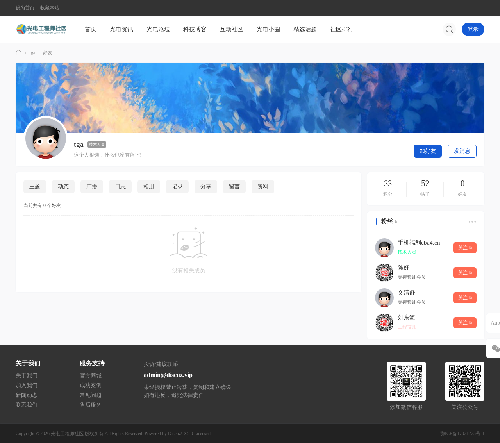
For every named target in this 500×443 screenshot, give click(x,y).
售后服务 (91, 405)
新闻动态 (27, 395)
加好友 (428, 151)
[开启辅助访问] (478, 7)
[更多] (471, 221)
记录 (177, 186)
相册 (148, 186)
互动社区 (231, 29)
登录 (473, 29)
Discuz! (175, 433)
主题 (34, 186)
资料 (262, 186)
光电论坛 (158, 29)
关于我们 (27, 376)
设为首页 (25, 8)
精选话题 (305, 29)
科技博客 (195, 29)
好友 (47, 52)
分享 (205, 186)
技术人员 (97, 144)
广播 (91, 186)
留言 (234, 186)
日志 (120, 186)
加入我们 (27, 385)
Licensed (202, 433)
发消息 (462, 151)
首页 (90, 29)
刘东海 (406, 317)
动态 (63, 186)
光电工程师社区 (19, 53)
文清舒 (406, 292)
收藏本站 (49, 8)
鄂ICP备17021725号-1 (462, 433)
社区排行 (342, 29)
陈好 (403, 267)
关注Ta (465, 247)
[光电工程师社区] (41, 29)
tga (32, 52)
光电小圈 (268, 29)
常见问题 (91, 395)
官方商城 (91, 376)
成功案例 (91, 385)
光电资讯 (121, 29)
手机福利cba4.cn (419, 242)
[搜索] (449, 29)
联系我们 (27, 405)
